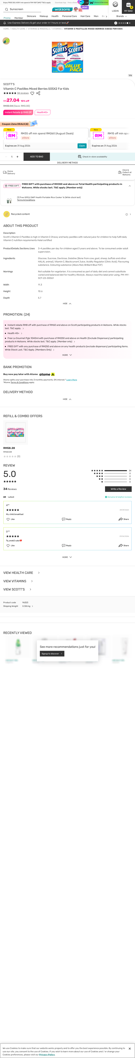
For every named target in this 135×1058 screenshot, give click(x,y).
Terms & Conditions (26, 200)
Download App (60, 3)
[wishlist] (32, 93)
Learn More (71, 380)
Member (18, 18)
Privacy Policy (47, 1054)
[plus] (17, 156)
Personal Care (69, 16)
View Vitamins (15, 581)
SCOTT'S (9, 84)
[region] (67, 1050)
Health (55, 16)
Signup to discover (50, 653)
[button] (128, 7)
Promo (7, 18)
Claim (82, 145)
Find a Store (72, 3)
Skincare (31, 16)
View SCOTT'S (14, 589)
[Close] (129, 1048)
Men (96, 16)
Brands (120, 16)
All (4, 497)
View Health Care (18, 573)
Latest (11, 497)
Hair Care (85, 16)
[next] (106, 16)
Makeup (44, 16)
